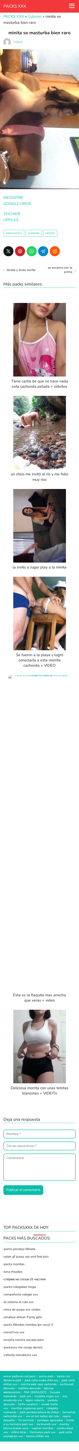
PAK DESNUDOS (35, 1392)
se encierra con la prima (60, 270)
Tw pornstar (26, 1420)
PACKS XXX (14, 6)
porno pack (46, 1376)
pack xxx (25, 1396)
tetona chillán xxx (37, 1436)
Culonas (35, 16)
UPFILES (10, 219)
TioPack (18, 42)
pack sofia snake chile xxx (41, 1380)
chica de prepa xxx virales (22, 1309)
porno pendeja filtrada (19, 1249)
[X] (8, 251)
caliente (50, 233)
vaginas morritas (42, 1428)
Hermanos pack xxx (42, 1432)
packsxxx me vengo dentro (23, 1347)
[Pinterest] (20, 251)
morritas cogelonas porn (27, 1408)
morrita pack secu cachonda (38, 1384)
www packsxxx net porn (19, 1376)
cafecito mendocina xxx (20, 1355)
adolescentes (14, 233)
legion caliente (34, 1400)
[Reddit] (55, 251)
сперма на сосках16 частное (25, 1279)
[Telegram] (43, 251)
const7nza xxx (14, 1332)
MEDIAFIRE (13, 197)
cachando (33, 233)
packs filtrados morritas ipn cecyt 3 (28, 1325)
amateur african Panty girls (23, 1317)
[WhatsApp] (32, 251)
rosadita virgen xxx (46, 1396)
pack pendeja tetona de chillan (39, 1412)
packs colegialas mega (20, 1287)
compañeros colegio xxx (21, 1294)
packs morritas (14, 1264)
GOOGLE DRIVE (17, 203)
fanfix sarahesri (28, 1404)
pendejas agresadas (50, 1420)
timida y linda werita (21, 270)
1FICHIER (11, 213)
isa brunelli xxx (46, 1424)
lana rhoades (13, 1272)
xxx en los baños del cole (42, 1416)
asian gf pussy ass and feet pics (26, 1256)
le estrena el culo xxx (19, 1302)
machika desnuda (29, 1388)
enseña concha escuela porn (24, 1340)
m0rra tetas (18, 1432)
